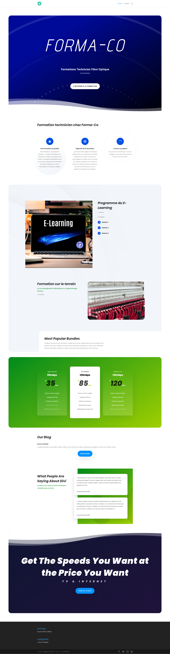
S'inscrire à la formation (85, 86)
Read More (85, 454)
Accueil (120, 3)
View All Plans (85, 591)
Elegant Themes (48, 651)
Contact (126, 3)
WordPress (66, 651)
